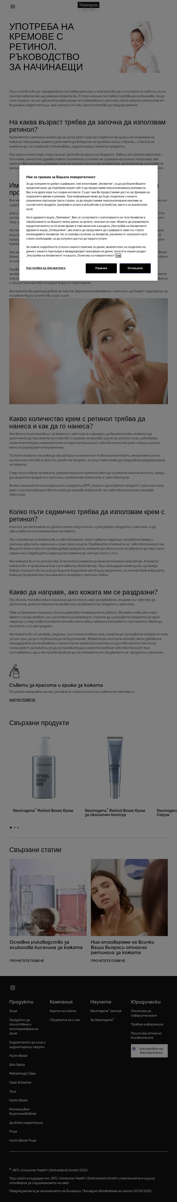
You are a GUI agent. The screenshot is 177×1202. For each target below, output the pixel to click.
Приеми (101, 268)
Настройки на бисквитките (46, 268)
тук (118, 255)
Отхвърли (135, 268)
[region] (88, 223)
